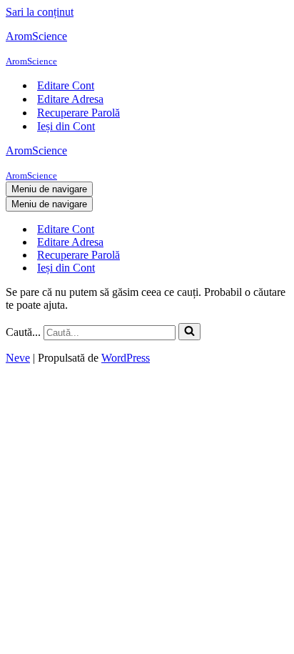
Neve (18, 358)
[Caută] (189, 331)
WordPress (125, 358)
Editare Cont (65, 85)
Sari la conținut (40, 12)
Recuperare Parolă (78, 112)
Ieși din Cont (66, 126)
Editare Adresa (70, 99)
